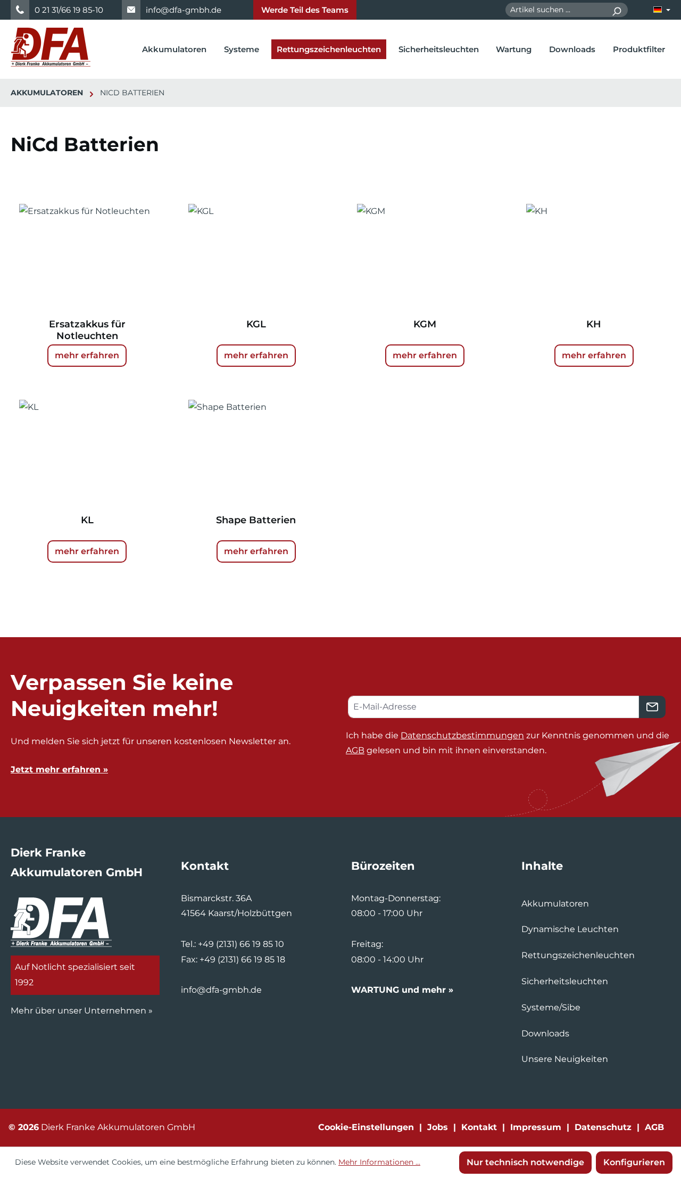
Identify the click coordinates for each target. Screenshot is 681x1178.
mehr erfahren (87, 355)
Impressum (535, 1127)
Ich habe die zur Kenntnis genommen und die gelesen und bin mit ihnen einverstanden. (507, 743)
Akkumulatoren (555, 904)
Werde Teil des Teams (304, 10)
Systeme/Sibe (550, 1007)
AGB (355, 750)
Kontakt (479, 1127)
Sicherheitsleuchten (564, 981)
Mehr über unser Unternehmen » (82, 1011)
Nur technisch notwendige (525, 1162)
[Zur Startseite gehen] (50, 47)
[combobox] (555, 10)
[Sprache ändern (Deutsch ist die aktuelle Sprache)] (661, 10)
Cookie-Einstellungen (366, 1127)
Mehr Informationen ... (379, 1162)
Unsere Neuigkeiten (564, 1059)
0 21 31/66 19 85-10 (69, 10)
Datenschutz (603, 1127)
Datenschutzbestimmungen (462, 735)
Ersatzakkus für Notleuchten (87, 330)
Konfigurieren (634, 1162)
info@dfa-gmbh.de (183, 10)
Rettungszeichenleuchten (578, 955)
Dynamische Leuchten (570, 929)
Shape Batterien (256, 520)
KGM (424, 324)
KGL (256, 324)
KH (593, 324)
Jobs (437, 1127)
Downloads (545, 1033)
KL (87, 520)
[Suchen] (616, 10)
